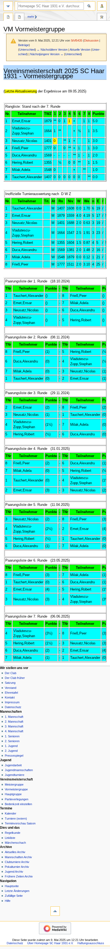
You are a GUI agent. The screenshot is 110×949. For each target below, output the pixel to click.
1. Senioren (12, 736)
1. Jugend (11, 746)
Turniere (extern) (16, 818)
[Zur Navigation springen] (8, 6)
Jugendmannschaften (19, 770)
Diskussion (91, 40)
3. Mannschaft (14, 726)
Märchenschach (15, 842)
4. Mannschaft (14, 731)
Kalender (10, 813)
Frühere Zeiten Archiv (19, 876)
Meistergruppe (14, 784)
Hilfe (7, 900)
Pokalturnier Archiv (17, 866)
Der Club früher (15, 677)
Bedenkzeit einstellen (18, 804)
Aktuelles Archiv (15, 852)
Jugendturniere (14, 774)
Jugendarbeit (13, 765)
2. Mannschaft (14, 721)
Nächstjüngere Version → (46, 54)
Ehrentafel (11, 692)
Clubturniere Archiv (17, 862)
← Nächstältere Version (52, 49)
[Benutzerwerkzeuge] (102, 6)
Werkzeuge (101, 17)
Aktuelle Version (80, 49)
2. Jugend (11, 750)
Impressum (12, 702)
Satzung (10, 682)
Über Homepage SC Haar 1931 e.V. (50, 943)
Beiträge (23, 45)
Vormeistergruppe (16, 789)
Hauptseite (12, 886)
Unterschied (27, 49)
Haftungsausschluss (90, 943)
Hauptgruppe (13, 794)
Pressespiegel (14, 755)
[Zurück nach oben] (55, 911)
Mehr (31, 16)
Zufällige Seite (14, 895)
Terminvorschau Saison (20, 823)
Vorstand (10, 687)
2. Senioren (12, 741)
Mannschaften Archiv (18, 857)
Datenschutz (13, 707)
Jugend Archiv (14, 871)
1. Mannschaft (14, 716)
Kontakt (10, 697)
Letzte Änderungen (17, 890)
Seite (8, 17)
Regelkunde (12, 832)
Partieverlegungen (16, 799)
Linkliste (10, 837)
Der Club (10, 673)
